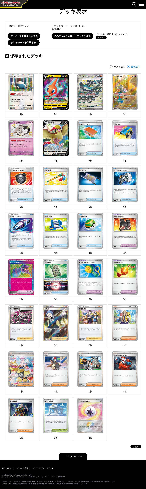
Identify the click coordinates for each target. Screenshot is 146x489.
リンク (49, 468)
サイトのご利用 (22, 468)
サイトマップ (37, 468)
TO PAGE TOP (73, 456)
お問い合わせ (7, 468)
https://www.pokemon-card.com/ (23, 483)
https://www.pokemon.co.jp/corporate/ (61, 483)
